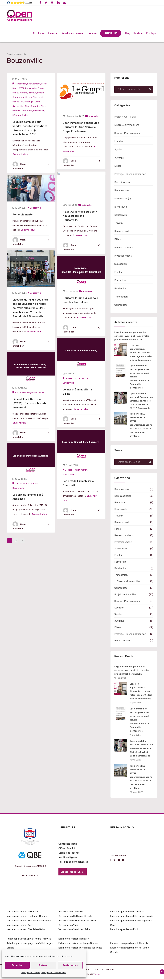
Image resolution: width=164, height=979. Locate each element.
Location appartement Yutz (124, 929)
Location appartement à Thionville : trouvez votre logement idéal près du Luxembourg (141, 352)
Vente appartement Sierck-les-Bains (26, 929)
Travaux (32, 93)
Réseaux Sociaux (20, 115)
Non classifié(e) (122, 198)
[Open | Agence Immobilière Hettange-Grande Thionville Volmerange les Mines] (19, 14)
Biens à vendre (32, 106)
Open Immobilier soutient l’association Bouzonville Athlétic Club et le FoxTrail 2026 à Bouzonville (141, 400)
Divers (28, 97)
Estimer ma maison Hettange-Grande (78, 943)
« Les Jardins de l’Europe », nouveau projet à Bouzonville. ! (80, 216)
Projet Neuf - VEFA (36, 392)
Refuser (44, 965)
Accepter (17, 965)
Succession (39, 110)
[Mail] (65, 2)
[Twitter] (46, 2)
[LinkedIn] (58, 2)
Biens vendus (121, 190)
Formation (120, 280)
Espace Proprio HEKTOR (72, 872)
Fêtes (117, 239)
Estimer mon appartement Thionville (129, 943)
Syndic (40, 93)
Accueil (10, 54)
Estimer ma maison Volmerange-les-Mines (80, 947)
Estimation (111, 33)
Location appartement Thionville (127, 911)
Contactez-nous (67, 843)
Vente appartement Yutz (20, 925)
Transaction (20, 84)
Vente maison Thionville (70, 911)
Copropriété (18, 97)
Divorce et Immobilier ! (126, 124)
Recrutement (33, 84)
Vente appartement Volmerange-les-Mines (29, 920)
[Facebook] (40, 2)
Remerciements (22, 214)
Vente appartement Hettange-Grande (27, 916)
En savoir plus (20, 154)
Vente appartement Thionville (22, 911)
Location (119, 141)
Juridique (119, 157)
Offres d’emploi (66, 848)
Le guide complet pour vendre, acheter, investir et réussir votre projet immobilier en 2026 (131, 336)
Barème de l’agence (69, 852)
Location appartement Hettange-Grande (131, 916)
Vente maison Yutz (68, 925)
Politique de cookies (30, 972)
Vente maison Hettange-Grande (75, 916)
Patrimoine (120, 288)
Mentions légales (67, 857)
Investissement (123, 255)
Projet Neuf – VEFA (125, 116)
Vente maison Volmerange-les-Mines (77, 920)
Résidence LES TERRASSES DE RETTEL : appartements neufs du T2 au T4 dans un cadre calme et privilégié (141, 425)
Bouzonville (31, 88)
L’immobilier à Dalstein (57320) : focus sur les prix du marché (29, 403)
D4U (97, 974)
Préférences (70, 965)
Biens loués (26, 110)
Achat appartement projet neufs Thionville (29, 938)
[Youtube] (52, 2)
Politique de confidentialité (53, 972)
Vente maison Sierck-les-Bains (74, 929)
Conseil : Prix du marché (77, 378)
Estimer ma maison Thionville (73, 938)
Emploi (118, 272)
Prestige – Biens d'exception (130, 174)
